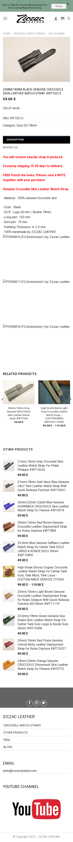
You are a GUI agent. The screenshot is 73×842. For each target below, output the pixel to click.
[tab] (36, 140)
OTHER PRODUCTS (16, 732)
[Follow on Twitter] (43, 703)
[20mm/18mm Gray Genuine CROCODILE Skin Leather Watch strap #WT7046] (19, 392)
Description (15, 139)
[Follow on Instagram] (36, 703)
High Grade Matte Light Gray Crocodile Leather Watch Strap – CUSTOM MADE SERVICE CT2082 (54, 414)
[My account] (56, 18)
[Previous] (3, 407)
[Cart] (62, 18)
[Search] (68, 18)
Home (6, 33)
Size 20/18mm (56, 33)
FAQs (7, 740)
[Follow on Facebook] (29, 703)
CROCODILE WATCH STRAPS (29, 33)
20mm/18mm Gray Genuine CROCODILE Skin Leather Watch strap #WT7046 (19, 413)
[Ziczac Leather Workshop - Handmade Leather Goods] (30, 18)
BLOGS (8, 747)
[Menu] (5, 18)
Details (58, 6)
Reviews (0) (10, 147)
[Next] (70, 407)
